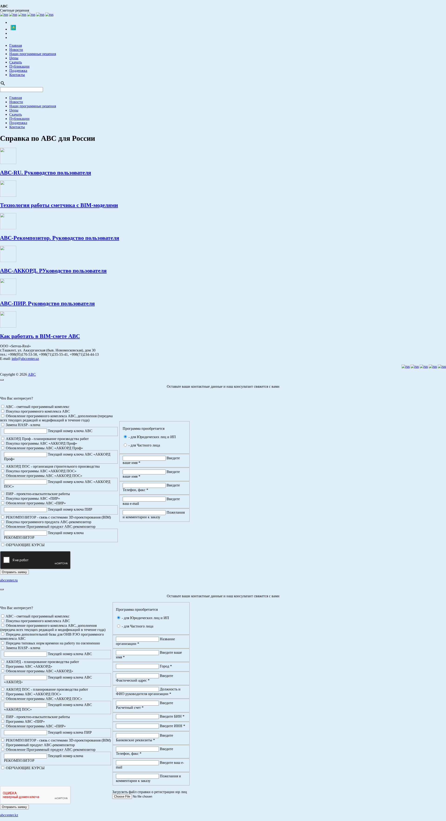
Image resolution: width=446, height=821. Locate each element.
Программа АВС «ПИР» (25, 721)
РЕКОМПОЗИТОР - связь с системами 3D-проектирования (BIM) (58, 517)
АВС (32, 374)
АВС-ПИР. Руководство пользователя (47, 303)
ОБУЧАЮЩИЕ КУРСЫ (25, 545)
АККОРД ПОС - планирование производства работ (46, 689)
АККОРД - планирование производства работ (42, 662)
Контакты (17, 75)
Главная (15, 45)
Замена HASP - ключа (22, 425)
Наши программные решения (32, 54)
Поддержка (18, 70)
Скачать (15, 62)
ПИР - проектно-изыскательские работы (37, 494)
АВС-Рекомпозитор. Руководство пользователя (59, 238)
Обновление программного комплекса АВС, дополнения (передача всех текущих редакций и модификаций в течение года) (56, 418)
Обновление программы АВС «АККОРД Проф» (44, 448)
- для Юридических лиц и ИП (152, 437)
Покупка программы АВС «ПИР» (32, 498)
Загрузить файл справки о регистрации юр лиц (149, 792)
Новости (16, 50)
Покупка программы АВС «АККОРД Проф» (41, 443)
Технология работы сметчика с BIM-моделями (59, 205)
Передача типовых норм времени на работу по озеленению (52, 643)
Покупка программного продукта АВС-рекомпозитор (48, 522)
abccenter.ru (9, 580)
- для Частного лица (144, 445)
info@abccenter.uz (25, 359)
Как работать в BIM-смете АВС (40, 336)
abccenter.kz (9, 815)
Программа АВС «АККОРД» (28, 666)
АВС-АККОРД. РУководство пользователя (53, 271)
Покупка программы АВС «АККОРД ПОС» (40, 471)
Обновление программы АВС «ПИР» (35, 503)
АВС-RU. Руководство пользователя (45, 173)
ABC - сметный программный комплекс (37, 407)
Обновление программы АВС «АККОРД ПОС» (43, 476)
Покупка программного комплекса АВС (37, 411)
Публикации (19, 66)
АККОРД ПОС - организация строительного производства (52, 466)
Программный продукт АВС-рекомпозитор (40, 745)
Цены (13, 58)
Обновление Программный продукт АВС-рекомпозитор (50, 527)
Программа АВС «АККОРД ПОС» (33, 694)
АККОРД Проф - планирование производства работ (47, 439)
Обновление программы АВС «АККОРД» (39, 671)
